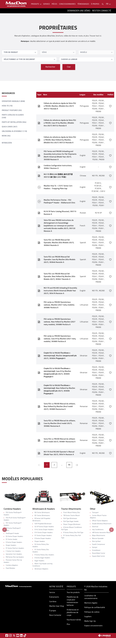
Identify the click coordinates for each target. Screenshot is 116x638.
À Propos (95, 4)
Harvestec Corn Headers (14, 554)
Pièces (54, 4)
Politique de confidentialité (94, 607)
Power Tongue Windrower (71, 524)
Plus (68, 624)
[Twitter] (14, 635)
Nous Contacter (55, 615)
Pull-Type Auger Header (71, 521)
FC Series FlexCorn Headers (15, 548)
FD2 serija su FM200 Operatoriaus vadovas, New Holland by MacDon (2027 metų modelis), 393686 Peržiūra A (59, 322)
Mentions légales (90, 603)
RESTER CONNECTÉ (101, 11)
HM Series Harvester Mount (101, 532)
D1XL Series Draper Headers (44, 530)
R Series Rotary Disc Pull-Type (73, 532)
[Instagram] (10, 635)
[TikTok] (25, 635)
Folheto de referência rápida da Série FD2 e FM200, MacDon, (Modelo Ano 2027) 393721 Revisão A (60, 106)
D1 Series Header (11, 539)
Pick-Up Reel (96, 541)
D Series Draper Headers (14, 542)
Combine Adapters (12, 565)
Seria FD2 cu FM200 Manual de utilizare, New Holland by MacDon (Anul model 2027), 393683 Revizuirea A (59, 406)
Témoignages (83, 4)
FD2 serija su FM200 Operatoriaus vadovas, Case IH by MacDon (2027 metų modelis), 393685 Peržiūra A (60, 338)
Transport (95, 512)
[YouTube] (17, 635)
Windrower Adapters (41, 569)
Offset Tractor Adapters (100, 521)
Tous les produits (73, 592)
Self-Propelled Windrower (43, 524)
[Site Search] (102, 4)
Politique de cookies (91, 612)
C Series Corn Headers (13, 551)
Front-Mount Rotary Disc (71, 512)
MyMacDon (7, 143)
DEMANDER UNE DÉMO (78, 11)
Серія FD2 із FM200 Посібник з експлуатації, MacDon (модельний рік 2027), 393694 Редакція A (60, 355)
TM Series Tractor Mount (71, 515)
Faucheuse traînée (74, 620)
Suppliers (87, 617)
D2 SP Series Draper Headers (44, 527)
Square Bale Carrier (98, 556)
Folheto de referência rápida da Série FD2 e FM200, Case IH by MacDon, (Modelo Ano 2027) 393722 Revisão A (60, 123)
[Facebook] (6, 635)
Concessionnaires (67, 4)
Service (46, 4)
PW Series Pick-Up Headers (15, 557)
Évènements (54, 597)
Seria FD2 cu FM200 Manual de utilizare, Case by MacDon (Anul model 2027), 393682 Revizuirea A (59, 423)
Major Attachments (98, 535)
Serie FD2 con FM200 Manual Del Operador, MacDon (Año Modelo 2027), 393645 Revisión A (59, 242)
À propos (52, 611)
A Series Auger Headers (42, 558)
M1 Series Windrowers (42, 515)
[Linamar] (104, 635)
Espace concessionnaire (93, 626)
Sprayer (94, 547)
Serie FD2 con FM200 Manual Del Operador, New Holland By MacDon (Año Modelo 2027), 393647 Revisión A (59, 276)
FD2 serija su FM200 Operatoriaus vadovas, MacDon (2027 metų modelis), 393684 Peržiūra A (59, 305)
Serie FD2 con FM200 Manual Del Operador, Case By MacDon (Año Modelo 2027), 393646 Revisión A (59, 259)
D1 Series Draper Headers (43, 535)
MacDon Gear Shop (56, 606)
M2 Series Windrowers (42, 512)
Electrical (95, 527)
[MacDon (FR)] (16, 4)
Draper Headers (11, 545)
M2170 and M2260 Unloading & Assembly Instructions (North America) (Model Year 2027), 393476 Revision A (60, 290)
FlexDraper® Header (12, 533)
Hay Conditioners (98, 530)
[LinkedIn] (21, 635)
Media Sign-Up (90, 621)
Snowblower (96, 550)
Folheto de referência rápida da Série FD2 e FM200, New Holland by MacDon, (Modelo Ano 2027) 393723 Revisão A (60, 140)
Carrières (52, 602)
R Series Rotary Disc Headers (44, 555)
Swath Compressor (98, 544)
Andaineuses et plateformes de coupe (73, 612)
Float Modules (10, 568)
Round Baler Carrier (98, 553)
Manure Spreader (98, 538)
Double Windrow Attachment (101, 524)
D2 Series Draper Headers (14, 536)
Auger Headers (39, 561)
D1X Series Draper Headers (44, 532)
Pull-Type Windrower (70, 518)
